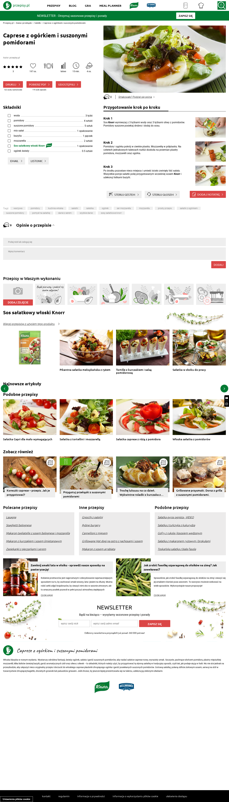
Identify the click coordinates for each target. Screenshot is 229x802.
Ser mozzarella (124, 208)
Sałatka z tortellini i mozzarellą (80, 439)
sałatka (90, 208)
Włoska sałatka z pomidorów (191, 439)
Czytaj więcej (47, 595)
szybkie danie (86, 213)
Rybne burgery (91, 525)
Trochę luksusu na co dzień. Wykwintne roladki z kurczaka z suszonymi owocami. (140, 493)
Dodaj (218, 264)
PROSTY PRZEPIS (165, 208)
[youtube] (226, 398)
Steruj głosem (163, 194)
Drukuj (11, 84)
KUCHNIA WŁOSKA (55, 208)
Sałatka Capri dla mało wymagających (27, 439)
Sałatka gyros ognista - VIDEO (176, 517)
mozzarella (144, 208)
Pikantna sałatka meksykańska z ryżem (85, 369)
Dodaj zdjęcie (18, 302)
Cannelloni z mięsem (94, 533)
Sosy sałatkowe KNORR (111, 213)
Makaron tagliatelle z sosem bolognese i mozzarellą (38, 533)
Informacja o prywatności (91, 796)
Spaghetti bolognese (18, 525)
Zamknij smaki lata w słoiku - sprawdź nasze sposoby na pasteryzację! (68, 567)
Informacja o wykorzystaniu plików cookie (135, 796)
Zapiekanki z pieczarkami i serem (26, 549)
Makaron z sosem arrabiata (98, 549)
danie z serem (65, 213)
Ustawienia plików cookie (16, 799)
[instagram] (226, 404)
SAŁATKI (75, 208)
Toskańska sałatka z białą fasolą (177, 549)
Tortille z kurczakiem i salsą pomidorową (134, 371)
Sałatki (37, 22)
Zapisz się (155, 624)
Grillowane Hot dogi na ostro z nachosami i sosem (112, 541)
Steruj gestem (124, 194)
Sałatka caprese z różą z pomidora (138, 439)
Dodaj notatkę (208, 194)
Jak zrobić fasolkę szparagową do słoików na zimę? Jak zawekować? (180, 567)
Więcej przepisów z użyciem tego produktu (29, 324)
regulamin (63, 796)
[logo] (16, 5)
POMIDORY (35, 208)
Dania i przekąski (24, 22)
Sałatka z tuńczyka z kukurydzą (176, 525)
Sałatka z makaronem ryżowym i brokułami (184, 541)
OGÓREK (105, 208)
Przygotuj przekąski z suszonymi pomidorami (84, 494)
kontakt (46, 796)
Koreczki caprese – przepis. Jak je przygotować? (28, 492)
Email (14, 160)
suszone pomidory (15, 213)
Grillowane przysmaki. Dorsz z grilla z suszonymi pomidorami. (199, 492)
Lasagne (11, 517)
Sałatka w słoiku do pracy (189, 369)
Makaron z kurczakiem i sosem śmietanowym (34, 541)
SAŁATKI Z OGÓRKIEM (189, 208)
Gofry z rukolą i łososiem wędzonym (180, 533)
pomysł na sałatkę (41, 213)
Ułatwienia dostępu (176, 796)
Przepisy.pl (8, 22)
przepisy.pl (15, 57)
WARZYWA (18, 208)
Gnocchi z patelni (92, 517)
